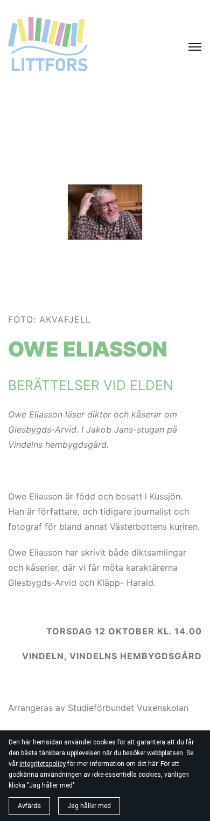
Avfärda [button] (29, 806)
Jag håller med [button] (89, 806)
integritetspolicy (42, 764)
